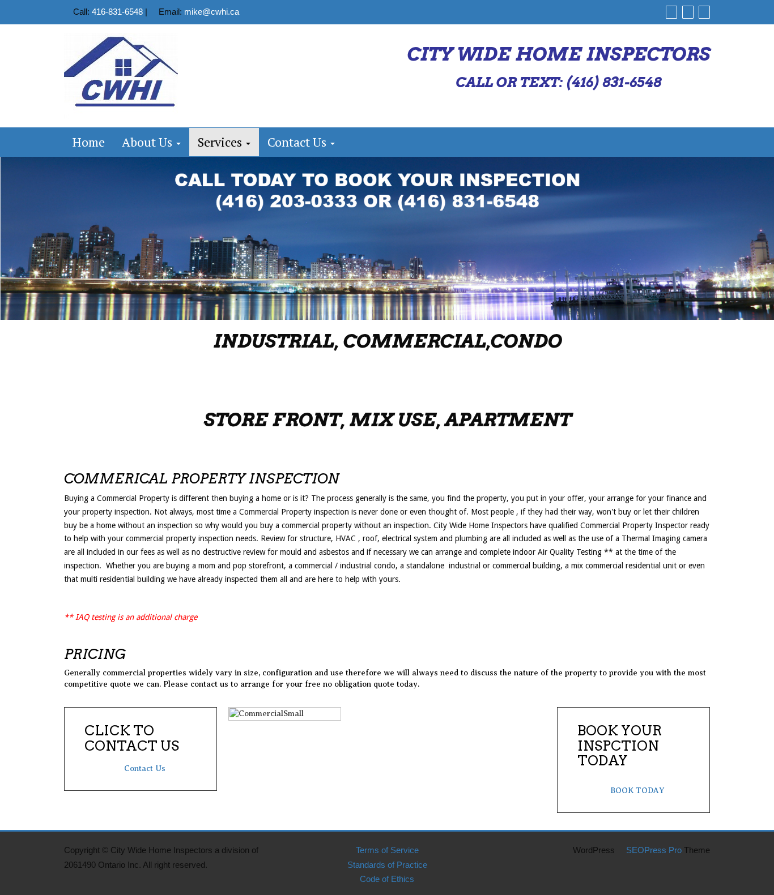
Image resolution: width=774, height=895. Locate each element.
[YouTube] (704, 11)
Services (221, 142)
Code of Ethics (387, 879)
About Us (148, 142)
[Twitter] (688, 11)
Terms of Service (387, 850)
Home (89, 142)
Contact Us (298, 142)
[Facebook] (671, 11)
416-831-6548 (117, 11)
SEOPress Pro (653, 850)
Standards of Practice (387, 865)
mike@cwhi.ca (211, 11)
